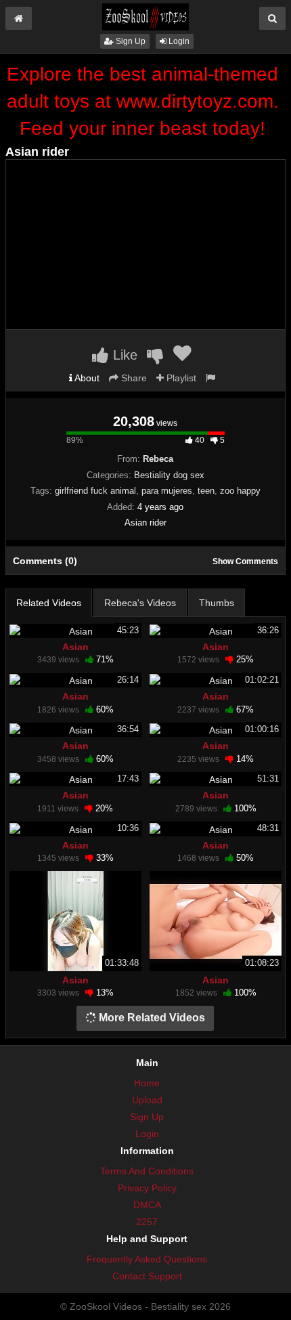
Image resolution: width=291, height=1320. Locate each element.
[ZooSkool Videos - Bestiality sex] (145, 16)
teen (206, 491)
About (85, 377)
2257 (147, 1221)
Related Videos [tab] (48, 602)
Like (123, 354)
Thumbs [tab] (216, 602)
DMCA (147, 1204)
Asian (75, 646)
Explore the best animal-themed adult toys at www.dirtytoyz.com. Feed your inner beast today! (143, 101)
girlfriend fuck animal (95, 491)
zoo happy (240, 491)
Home (147, 1083)
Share (132, 377)
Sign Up (130, 41)
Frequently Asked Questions (147, 1259)
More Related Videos (150, 1017)
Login (177, 41)
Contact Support (147, 1276)
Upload (147, 1099)
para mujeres (166, 491)
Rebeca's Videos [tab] (140, 602)
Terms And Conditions (147, 1171)
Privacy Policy (147, 1188)
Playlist (180, 377)
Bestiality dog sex (169, 475)
